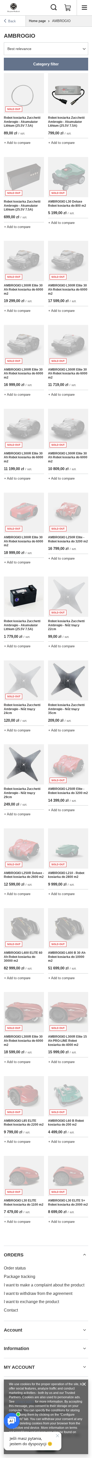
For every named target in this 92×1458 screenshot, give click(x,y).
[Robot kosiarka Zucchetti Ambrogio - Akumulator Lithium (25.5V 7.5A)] (68, 93)
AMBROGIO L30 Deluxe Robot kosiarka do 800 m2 (67, 203)
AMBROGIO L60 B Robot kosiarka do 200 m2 (66, 1123)
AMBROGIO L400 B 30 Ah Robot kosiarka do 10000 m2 (66, 957)
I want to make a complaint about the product (44, 1285)
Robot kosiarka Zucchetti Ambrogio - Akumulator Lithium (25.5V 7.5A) (22, 121)
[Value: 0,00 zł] (67, 7)
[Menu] (84, 7)
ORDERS (14, 1254)
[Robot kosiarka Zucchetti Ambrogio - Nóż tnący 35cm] (68, 680)
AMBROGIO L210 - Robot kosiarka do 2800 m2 (66, 875)
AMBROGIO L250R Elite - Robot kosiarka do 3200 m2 (68, 539)
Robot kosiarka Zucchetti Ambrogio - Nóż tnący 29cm (22, 793)
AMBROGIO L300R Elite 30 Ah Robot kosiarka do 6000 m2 (23, 289)
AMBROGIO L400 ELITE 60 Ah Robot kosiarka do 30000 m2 (23, 957)
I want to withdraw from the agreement (38, 1293)
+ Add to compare (17, 143)
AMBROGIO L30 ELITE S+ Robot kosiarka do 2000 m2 (68, 1202)
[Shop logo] (13, 8)
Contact (11, 1310)
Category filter (46, 64)
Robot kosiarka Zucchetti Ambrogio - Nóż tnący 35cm (66, 709)
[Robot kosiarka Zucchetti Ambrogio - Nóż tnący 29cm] (24, 764)
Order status (15, 1268)
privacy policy (24, 1401)
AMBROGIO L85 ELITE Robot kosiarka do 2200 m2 (24, 1123)
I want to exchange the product (31, 1302)
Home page (37, 21)
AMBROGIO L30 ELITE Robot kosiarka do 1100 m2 (23, 1202)
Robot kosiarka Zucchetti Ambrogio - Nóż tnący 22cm (66, 625)
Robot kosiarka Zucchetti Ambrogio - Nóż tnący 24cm (22, 709)
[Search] (53, 7)
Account (13, 1330)
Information (16, 1348)
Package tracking (19, 1276)
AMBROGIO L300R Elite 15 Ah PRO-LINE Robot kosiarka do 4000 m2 (67, 1040)
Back (12, 21)
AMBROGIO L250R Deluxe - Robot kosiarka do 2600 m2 (24, 875)
